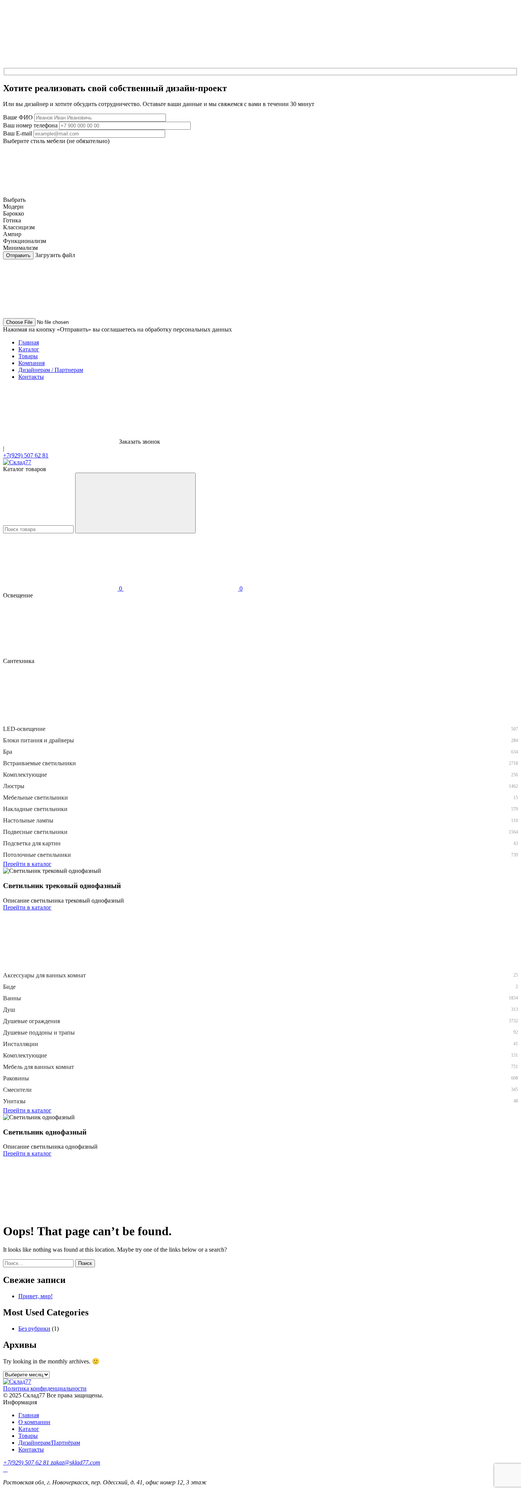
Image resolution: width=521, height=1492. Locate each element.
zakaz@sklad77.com (75, 1462)
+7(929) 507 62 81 (25, 455)
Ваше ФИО (18, 117)
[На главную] (17, 462)
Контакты (31, 376)
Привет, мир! (35, 1296)
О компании (34, 1422)
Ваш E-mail (17, 133)
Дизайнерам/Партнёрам (49, 1442)
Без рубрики (34, 1328)
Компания (31, 363)
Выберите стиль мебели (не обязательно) (56, 141)
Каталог (28, 349)
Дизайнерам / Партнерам (50, 370)
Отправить (18, 255)
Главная (28, 342)
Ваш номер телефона (30, 125)
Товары (28, 356)
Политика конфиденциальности (45, 1388)
